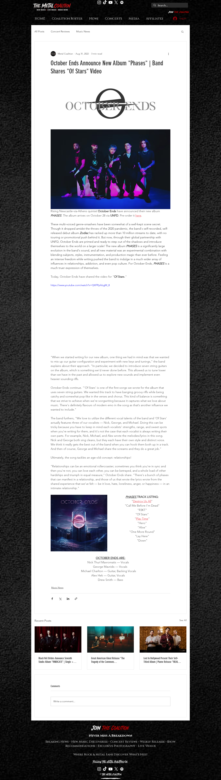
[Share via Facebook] (52, 598)
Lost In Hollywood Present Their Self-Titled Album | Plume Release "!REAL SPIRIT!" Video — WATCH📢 (161, 660)
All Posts (39, 31)
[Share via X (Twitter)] (60, 598)
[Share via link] (75, 598)
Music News (83, 31)
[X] (116, 2)
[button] (182, 31)
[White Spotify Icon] (121, 2)
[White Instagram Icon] (99, 2)
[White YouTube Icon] (110, 2)
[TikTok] (104, 2)
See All (183, 620)
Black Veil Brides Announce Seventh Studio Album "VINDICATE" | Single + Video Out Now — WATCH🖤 (56, 660)
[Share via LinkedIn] (68, 598)
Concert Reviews (60, 31)
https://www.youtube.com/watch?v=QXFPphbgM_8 (80, 285)
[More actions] (168, 54)
